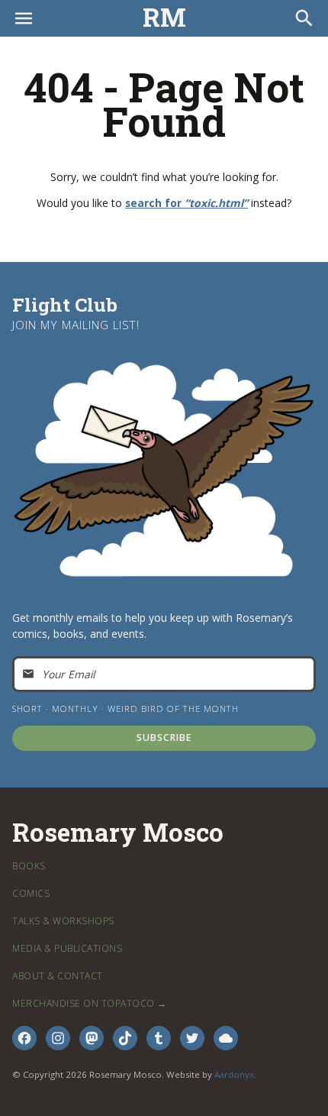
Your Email (68, 674)
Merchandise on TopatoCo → (89, 1003)
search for (186, 203)
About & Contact (57, 975)
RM (164, 18)
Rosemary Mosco (117, 833)
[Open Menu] (23, 18)
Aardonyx (234, 1074)
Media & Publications (67, 948)
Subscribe (164, 737)
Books (29, 865)
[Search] (304, 18)
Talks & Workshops (63, 920)
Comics (31, 893)
